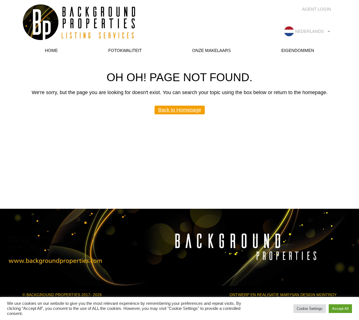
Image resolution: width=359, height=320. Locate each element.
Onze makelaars (211, 50)
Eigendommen (297, 50)
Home (51, 50)
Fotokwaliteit (125, 50)
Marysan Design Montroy (308, 294)
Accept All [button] (340, 309)
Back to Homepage (179, 110)
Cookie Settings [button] (310, 309)
